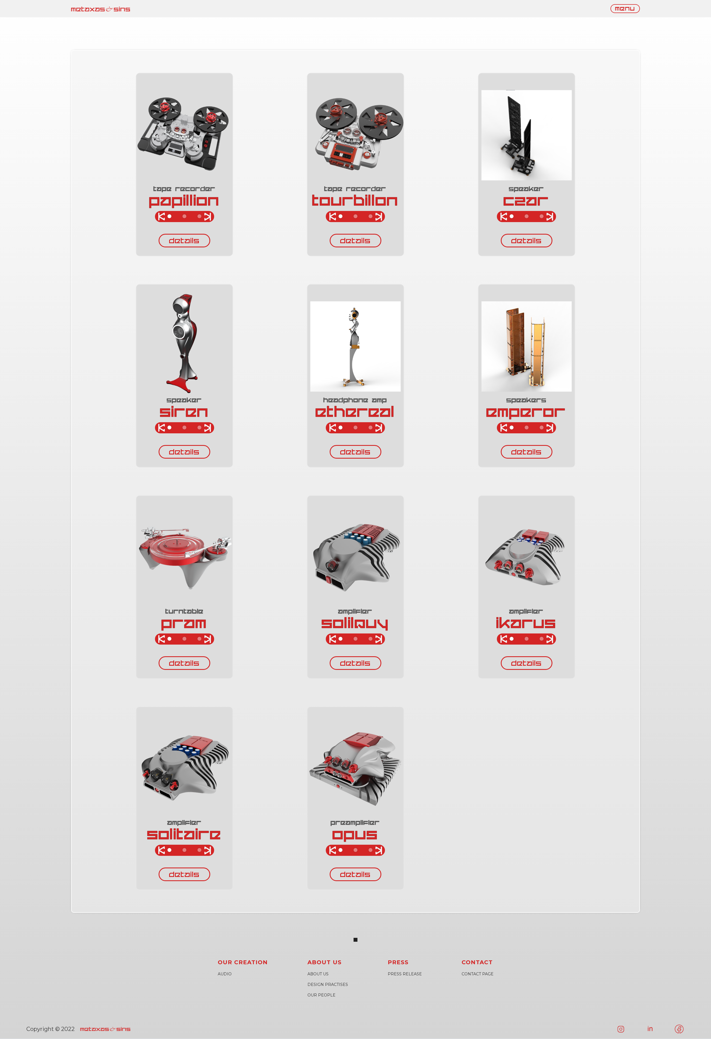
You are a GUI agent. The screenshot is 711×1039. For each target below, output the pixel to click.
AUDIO (225, 973)
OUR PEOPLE (321, 995)
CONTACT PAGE (478, 973)
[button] (157, 164)
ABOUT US (318, 973)
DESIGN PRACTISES (327, 984)
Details (184, 241)
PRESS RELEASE (405, 973)
